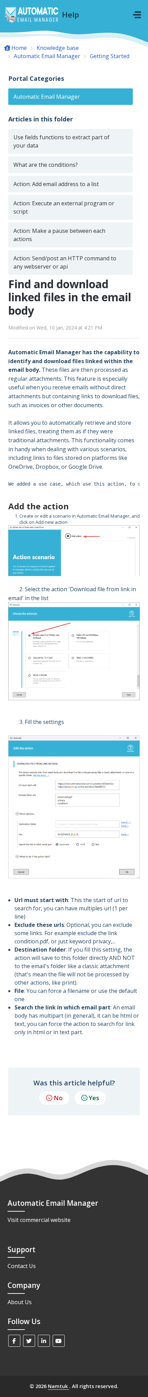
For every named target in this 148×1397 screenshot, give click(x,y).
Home (19, 48)
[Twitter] (29, 1341)
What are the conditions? (45, 165)
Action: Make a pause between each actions (59, 235)
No (58, 1098)
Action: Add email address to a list (56, 184)
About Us (20, 1302)
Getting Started (109, 56)
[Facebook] (14, 1341)
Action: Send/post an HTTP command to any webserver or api (64, 262)
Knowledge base (57, 48)
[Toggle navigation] (137, 15)
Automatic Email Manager (47, 56)
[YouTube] (59, 1341)
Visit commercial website (39, 1220)
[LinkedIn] (44, 1341)
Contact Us (22, 1266)
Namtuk (58, 1386)
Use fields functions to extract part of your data (61, 141)
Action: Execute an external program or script (63, 207)
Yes (94, 1098)
